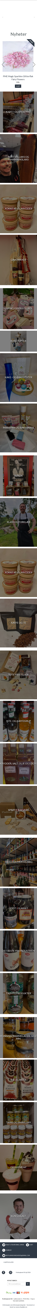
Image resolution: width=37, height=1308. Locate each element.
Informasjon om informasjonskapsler (14, 1302)
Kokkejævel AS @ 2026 (23, 1270)
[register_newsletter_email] (28, 1281)
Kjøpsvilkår (8, 1259)
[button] (3, 16)
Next (33, 62)
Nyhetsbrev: (12, 1278)
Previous (3, 62)
